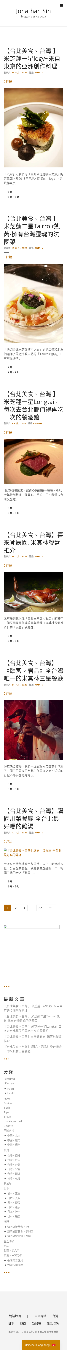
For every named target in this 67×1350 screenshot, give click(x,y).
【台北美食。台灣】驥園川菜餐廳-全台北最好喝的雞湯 (33, 818)
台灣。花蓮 (13, 1178)
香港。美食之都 (13, 1255)
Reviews (9, 1103)
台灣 (9, 191)
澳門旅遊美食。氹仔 (19, 1227)
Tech (7, 1107)
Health (11, 1093)
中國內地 (9, 1130)
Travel (7, 1116)
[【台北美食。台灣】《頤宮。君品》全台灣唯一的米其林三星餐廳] (33, 702)
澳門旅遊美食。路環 (19, 1236)
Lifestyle (9, 1083)
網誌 (6, 1246)
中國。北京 (13, 1135)
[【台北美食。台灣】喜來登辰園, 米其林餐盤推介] (33, 574)
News (7, 1098)
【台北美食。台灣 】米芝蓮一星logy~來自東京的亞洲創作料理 (32, 58)
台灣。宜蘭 (13, 1169)
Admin (39, 72)
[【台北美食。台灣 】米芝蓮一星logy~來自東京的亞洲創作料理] (33, 90)
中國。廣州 (13, 1145)
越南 (23, 1323)
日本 (6, 1188)
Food (10, 1088)
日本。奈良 (13, 1202)
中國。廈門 (13, 1140)
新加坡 (8, 1183)
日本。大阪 (13, 1198)
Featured (9, 1079)
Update (8, 1126)
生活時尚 (9, 1241)
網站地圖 (15, 1316)
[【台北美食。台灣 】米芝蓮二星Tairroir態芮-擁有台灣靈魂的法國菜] (33, 266)
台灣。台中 (13, 1160)
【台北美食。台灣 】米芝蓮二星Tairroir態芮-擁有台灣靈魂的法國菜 (32, 230)
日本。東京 (13, 1207)
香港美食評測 (15, 1260)
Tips (6, 1112)
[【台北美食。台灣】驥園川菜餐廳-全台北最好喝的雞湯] (33, 850)
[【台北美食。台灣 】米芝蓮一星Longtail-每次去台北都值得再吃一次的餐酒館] (33, 441)
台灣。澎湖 (13, 1174)
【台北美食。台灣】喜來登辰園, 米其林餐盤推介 (33, 542)
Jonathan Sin (33, 11)
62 (40, 908)
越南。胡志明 (11, 1250)
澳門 (6, 1221)
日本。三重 (13, 1193)
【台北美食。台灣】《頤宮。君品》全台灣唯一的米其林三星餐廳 (33, 670)
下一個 (50, 908)
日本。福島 (13, 1216)
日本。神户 (13, 1211)
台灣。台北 (13, 196)
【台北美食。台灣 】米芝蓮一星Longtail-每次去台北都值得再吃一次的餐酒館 (33, 405)
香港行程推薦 (15, 1265)
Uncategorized (13, 1121)
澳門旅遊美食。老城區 (20, 1231)
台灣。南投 (13, 1155)
